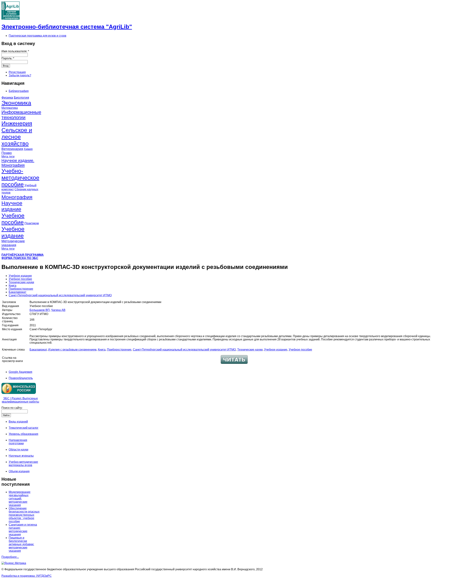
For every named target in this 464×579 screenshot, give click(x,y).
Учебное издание (12, 232)
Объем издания (19, 471)
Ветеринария (12, 149)
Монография (16, 197)
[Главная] (10, 18)
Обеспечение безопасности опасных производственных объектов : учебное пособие (24, 515)
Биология (21, 97)
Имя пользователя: (15, 51)
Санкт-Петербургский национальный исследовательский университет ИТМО (60, 295)
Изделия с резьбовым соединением (72, 349)
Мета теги (7, 156)
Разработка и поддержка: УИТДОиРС (26, 575)
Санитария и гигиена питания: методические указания (23, 529)
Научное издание (11, 206)
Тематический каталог (23, 427)
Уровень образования (23, 433)
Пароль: (7, 58)
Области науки (18, 449)
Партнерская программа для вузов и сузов (37, 35)
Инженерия (16, 123)
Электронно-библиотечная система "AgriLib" (66, 26)
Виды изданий (18, 421)
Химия (28, 149)
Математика (9, 107)
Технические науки (21, 282)
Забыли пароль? (20, 75)
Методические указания (13, 243)
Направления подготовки (18, 442)
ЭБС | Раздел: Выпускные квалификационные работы (20, 400)
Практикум (31, 223)
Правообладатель (21, 378)
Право (6, 153)
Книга (12, 285)
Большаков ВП (40, 310)
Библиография (19, 91)
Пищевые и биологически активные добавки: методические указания (21, 544)
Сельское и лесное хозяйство (16, 137)
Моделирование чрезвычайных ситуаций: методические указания (19, 498)
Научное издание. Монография (17, 162)
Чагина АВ (58, 310)
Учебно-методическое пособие (20, 178)
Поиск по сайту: (11, 407)
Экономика (16, 103)
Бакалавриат (17, 292)
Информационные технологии (21, 115)
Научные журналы (21, 455)
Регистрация (17, 72)
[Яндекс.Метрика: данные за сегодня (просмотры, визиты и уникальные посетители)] (13, 563)
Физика (7, 97)
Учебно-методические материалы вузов (23, 463)
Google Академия (20, 371)
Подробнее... (10, 556)
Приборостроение (21, 288)
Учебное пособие (12, 219)
